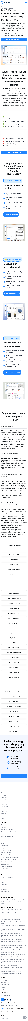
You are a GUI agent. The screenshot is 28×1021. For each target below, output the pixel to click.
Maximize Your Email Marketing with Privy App (11, 971)
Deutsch (14, 1011)
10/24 (21, 909)
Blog (2, 880)
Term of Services (5, 982)
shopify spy (3, 843)
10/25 (16, 909)
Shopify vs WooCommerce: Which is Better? (11, 933)
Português (3, 1011)
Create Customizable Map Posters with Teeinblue (12, 950)
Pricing (2, 818)
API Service (3, 989)
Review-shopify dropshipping (7, 861)
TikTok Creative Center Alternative (9, 831)
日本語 (22, 1008)
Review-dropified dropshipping (8, 855)
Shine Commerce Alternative (7, 866)
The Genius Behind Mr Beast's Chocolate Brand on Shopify (12, 936)
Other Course (4, 889)
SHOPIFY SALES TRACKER (7, 877)
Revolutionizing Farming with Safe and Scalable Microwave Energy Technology (12, 968)
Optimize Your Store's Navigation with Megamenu (12, 956)
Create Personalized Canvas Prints (9, 952)
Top (25, 1017)
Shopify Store (4, 811)
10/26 (12, 909)
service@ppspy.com (5, 995)
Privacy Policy (4, 980)
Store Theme (4, 813)
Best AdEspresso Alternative (13, 39)
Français (19, 1011)
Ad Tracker (3, 795)
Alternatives (10, 7)
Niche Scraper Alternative (7, 829)
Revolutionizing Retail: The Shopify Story (10, 919)
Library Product (4, 799)
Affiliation (3, 987)
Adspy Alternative (5, 848)
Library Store (4, 804)
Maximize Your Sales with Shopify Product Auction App (13, 945)
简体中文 (8, 1008)
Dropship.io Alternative (6, 850)
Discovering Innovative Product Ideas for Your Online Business (13, 962)
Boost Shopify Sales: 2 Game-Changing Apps (11, 939)
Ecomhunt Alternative (6, 834)
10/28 (2, 909)
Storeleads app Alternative (7, 838)
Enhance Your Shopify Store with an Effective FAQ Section (12, 942)
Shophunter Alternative (6, 852)
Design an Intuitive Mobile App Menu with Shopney (12, 959)
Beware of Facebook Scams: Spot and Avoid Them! (13, 954)
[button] (14, 554)
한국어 (18, 1008)
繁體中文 (13, 1008)
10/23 (2, 912)
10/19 (12, 912)
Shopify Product (4, 802)
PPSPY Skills (4, 816)
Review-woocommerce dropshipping (9, 857)
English (2, 1008)
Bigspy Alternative (5, 864)
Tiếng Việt (3, 1015)
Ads (2, 792)
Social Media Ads (5, 887)
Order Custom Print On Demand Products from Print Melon (13, 922)
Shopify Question (5, 891)
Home (2, 7)
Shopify (3, 882)
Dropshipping (4, 884)
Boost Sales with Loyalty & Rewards (9, 965)
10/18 (16, 912)
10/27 (7, 909)
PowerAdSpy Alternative (6, 871)
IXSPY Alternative (5, 841)
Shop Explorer (4, 806)
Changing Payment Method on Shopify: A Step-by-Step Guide (13, 930)
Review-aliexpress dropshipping (8, 859)
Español (9, 1011)
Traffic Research (5, 809)
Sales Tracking (4, 797)
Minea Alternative (5, 845)
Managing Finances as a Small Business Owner (12, 947)
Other (2, 903)
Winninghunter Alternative (7, 836)
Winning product (5, 894)
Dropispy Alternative (5, 868)
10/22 (7, 912)
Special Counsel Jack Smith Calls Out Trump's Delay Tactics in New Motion (13, 926)
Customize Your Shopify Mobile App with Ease (11, 973)
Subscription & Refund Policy (7, 984)
